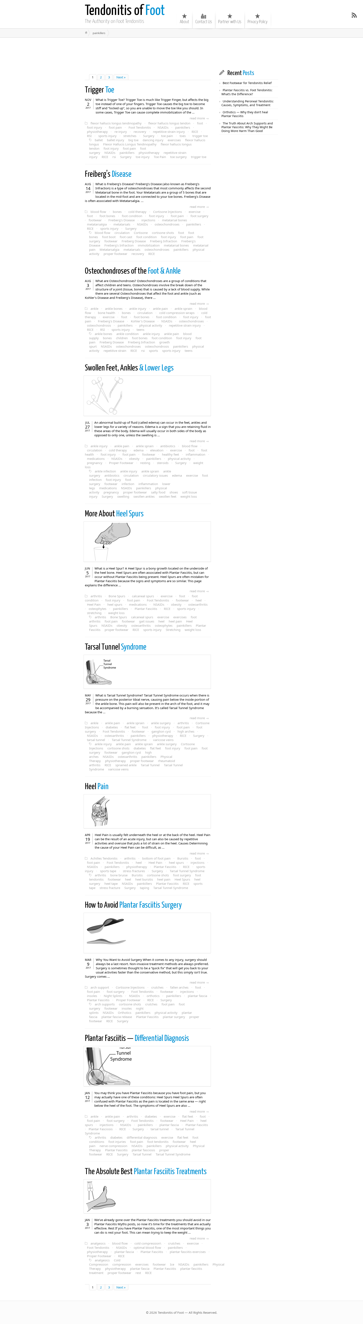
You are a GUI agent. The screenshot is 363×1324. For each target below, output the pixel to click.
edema (138, 450)
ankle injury (137, 308)
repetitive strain (115, 350)
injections (148, 220)
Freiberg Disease (134, 241)
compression (121, 1264)
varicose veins (163, 740)
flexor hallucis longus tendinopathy (116, 123)
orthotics (153, 996)
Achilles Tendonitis (104, 858)
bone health (106, 313)
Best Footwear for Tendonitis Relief (247, 83)
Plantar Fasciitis (146, 609)
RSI (89, 136)
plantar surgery (174, 1017)
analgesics (98, 1243)
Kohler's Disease (143, 321)
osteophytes (97, 609)
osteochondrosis (99, 325)
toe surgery (178, 157)
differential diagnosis (142, 1137)
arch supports (105, 1004)
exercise (194, 212)
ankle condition (127, 334)
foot (200, 123)
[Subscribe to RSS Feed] (354, 15)
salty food (158, 492)
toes (183, 136)
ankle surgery (161, 723)
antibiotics (167, 446)
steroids (162, 463)
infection (128, 484)
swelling (123, 496)
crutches (157, 987)
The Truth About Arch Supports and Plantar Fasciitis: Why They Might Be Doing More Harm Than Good (247, 127)
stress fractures (134, 871)
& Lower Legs (129, 368)
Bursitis (182, 858)
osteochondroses (167, 224)
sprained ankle (126, 765)
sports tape (108, 871)
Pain (97, 787)
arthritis (96, 596)
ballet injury (115, 140)
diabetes (112, 727)
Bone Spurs (117, 596)
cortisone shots (163, 233)
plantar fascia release (116, 1017)
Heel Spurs (114, 514)
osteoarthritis (198, 604)
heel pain (175, 621)
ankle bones (113, 308)
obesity (134, 458)
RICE (195, 131)
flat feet (130, 727)
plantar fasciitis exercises (188, 1252)
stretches (129, 136)
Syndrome (115, 647)
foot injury (94, 127)
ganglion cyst (161, 731)
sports (153, 350)
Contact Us (203, 22)
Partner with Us (229, 22)
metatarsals (121, 224)
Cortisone (141, 233)
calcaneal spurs (143, 596)
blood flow (98, 212)
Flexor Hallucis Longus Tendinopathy (130, 144)
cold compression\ (147, 1243)
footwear (95, 220)
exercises (174, 140)
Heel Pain (94, 604)
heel (199, 600)
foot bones (107, 216)
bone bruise (119, 875)
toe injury (143, 157)
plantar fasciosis (143, 1150)
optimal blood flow (147, 1247)
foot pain (115, 127)
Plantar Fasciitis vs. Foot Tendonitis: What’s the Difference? (246, 92)
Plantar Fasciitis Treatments (146, 1172)
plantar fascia (197, 996)
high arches (186, 731)
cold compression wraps (177, 313)
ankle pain (160, 308)
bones (117, 212)
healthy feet (170, 454)
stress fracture (110, 888)
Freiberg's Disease (121, 220)
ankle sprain (183, 308)
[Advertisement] (157, 53)
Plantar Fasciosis (101, 1129)
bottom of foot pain (156, 858)
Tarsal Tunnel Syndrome (129, 740)
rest (138, 1273)
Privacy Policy (257, 22)
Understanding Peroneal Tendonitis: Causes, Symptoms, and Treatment (247, 103)
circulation (122, 233)
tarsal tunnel (96, 740)
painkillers (182, 127)
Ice (172, 1264)
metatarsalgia (97, 224)
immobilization (149, 245)
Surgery (148, 136)
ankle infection (105, 471)
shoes (174, 492)
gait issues (146, 621)
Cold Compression (104, 1262)
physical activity (150, 325)
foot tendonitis (157, 1141)
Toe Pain (160, 157)
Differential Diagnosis (137, 1039)
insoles (92, 996)
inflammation (195, 454)
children (122, 338)
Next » (121, 77)
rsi (114, 157)
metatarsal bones (174, 220)
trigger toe (200, 136)
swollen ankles (144, 496)
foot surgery (199, 216)
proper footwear (115, 254)
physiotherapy (97, 131)
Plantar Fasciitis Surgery (133, 905)
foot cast (126, 237)
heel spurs (114, 604)
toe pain (167, 136)
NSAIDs (163, 127)
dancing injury (153, 140)
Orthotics (124, 1012)
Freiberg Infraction (163, 241)
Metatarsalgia (109, 249)
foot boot (109, 237)
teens (140, 329)
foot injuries (117, 1141)
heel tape (111, 883)
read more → (199, 118)
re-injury (120, 131)
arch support (100, 987)
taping (144, 888)
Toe (99, 90)
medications (96, 458)
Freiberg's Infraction (119, 245)
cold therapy (137, 212)
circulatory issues (155, 475)
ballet (99, 140)
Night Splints (113, 996)
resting (145, 463)
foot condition (132, 216)
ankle (94, 308)
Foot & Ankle (133, 271)
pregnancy (94, 463)
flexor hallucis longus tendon (169, 123)
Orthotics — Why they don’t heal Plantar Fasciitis (244, 114)
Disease (108, 174)
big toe (133, 140)
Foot (125, 11)
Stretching (173, 630)
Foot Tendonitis (140, 127)
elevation (156, 450)
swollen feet (167, 496)
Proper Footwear (121, 463)
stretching (94, 613)
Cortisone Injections (167, 212)
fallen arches (179, 987)
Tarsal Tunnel (150, 765)
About (184, 22)
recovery (140, 131)
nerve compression (113, 1146)
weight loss (188, 496)
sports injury (107, 136)
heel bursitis (144, 879)
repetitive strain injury (169, 131)
